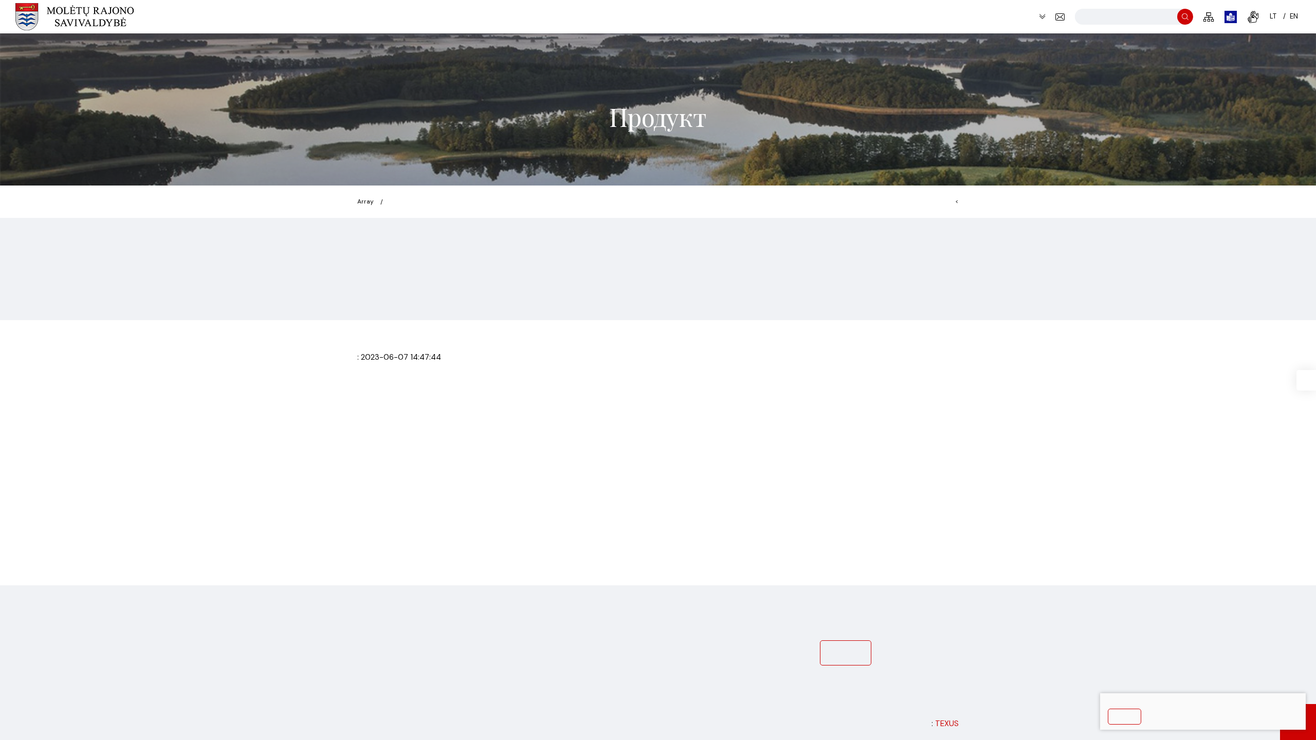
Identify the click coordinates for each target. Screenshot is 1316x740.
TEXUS (947, 723)
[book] (1230, 17)
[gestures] (1253, 17)
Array (365, 201)
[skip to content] (1042, 16)
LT (1273, 16)
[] (1185, 17)
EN (1294, 16)
